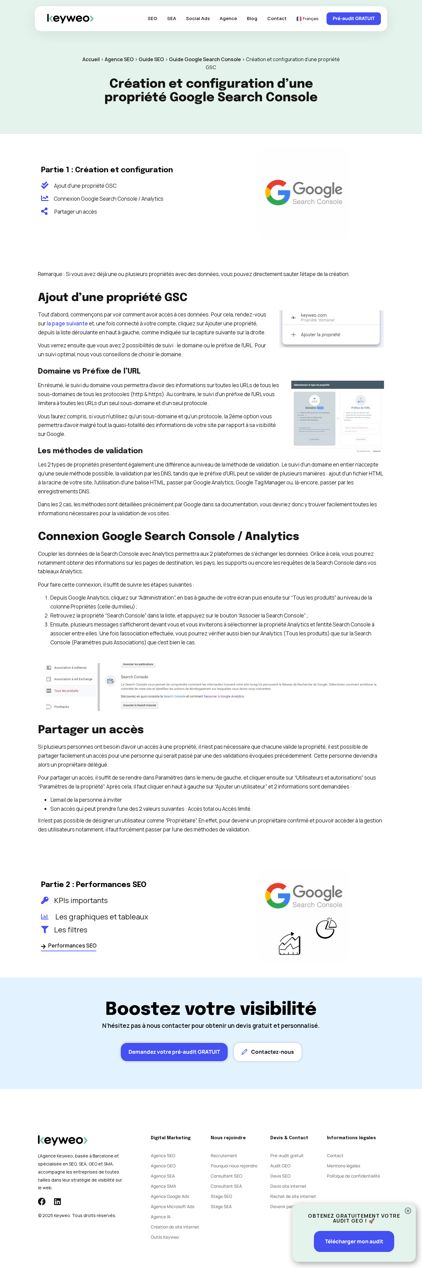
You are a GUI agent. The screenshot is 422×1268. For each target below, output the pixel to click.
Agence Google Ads (170, 1196)
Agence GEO (163, 1166)
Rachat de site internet (293, 1196)
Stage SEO (221, 1196)
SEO (152, 18)
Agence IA (161, 1217)
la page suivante (67, 323)
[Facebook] (42, 1201)
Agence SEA (163, 1176)
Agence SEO (119, 59)
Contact (277, 18)
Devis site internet (288, 1186)
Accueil (91, 59)
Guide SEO (151, 59)
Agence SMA (163, 1186)
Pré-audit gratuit (287, 1155)
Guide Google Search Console (205, 59)
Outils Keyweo (165, 1237)
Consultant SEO (226, 1176)
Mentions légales (343, 1166)
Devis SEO (280, 1176)
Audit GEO (280, 1166)
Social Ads (198, 18)
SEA (171, 18)
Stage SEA (221, 1206)
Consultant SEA (226, 1186)
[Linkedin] (57, 1201)
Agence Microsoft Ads (172, 1206)
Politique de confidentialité (353, 1176)
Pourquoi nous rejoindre (234, 1166)
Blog (252, 18)
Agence (228, 18)
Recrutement (224, 1155)
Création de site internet (175, 1227)
